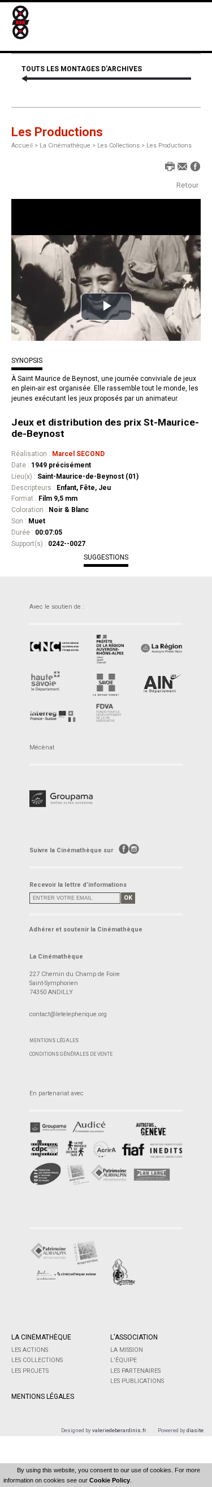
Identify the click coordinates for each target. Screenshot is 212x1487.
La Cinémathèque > (68, 145)
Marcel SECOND (78, 454)
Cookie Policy (109, 1480)
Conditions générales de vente (71, 1054)
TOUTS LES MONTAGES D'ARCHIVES (81, 69)
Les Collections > (121, 145)
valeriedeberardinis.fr (119, 1430)
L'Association (134, 1337)
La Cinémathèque (41, 1337)
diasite (195, 1430)
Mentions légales (54, 1040)
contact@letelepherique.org (68, 1014)
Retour (187, 185)
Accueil (22, 145)
